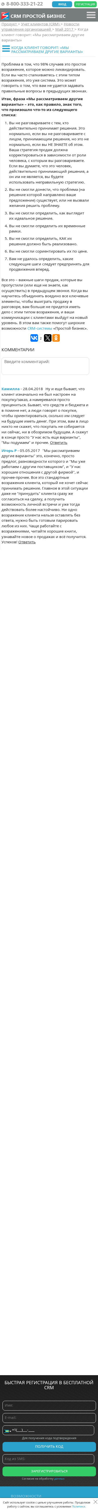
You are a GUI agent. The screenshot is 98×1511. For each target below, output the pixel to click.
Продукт (10, 23)
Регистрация (85, 4)
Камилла (11, 388)
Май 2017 (64, 29)
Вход (62, 4)
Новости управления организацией (40, 26)
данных (59, 1478)
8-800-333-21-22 (24, 3)
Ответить (58, 442)
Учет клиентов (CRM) (41, 23)
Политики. (79, 1506)
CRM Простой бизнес (38, 16)
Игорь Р (9, 450)
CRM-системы (39, 328)
